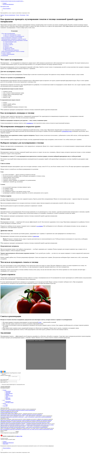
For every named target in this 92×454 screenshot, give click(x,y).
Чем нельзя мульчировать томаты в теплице (12, 51)
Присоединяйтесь (7, 8)
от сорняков (39, 226)
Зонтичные (8, 392)
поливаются (30, 123)
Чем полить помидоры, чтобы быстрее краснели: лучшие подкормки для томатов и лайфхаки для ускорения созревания (26, 420)
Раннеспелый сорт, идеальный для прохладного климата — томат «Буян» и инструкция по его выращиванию (24, 427)
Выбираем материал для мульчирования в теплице (14, 40)
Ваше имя (3, 380)
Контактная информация (8, 4)
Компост (6, 46)
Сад (4, 400)
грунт (39, 322)
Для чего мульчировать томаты (12, 35)
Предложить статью (5, 6)
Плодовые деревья (9, 402)
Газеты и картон (8, 44)
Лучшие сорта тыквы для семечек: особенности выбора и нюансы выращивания (18, 410)
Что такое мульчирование (8, 33)
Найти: (2, 431)
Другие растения (9, 395)
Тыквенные (8, 399)
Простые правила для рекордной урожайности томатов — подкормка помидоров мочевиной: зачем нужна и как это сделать (27, 424)
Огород (4, 390)
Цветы (4, 403)
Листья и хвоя (7, 47)
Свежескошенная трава (9, 41)
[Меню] (23, 1)
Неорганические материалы (11, 50)
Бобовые (7, 394)
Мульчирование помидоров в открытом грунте (13, 39)
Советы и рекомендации (7, 54)
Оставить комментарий (5, 386)
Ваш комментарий (4, 379)
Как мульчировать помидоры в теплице (11, 37)
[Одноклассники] (3, 371)
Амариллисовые (9, 393)
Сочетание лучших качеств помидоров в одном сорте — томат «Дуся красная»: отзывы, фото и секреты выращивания (26, 416)
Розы (7, 404)
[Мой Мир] (5, 371)
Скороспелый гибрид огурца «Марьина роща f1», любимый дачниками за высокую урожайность (21, 414)
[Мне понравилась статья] (6, 372)
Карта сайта (5, 443)
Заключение (4, 55)
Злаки (7, 396)
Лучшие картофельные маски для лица (9, 412)
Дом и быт (5, 405)
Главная (4, 3)
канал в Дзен (19, 436)
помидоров (36, 236)
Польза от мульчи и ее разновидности (13, 36)
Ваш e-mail (3, 382)
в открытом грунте (67, 131)
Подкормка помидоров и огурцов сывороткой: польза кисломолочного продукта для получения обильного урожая (25, 422)
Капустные (8, 397)
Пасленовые (8, 391)
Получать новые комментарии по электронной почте (13, 384)
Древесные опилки (8, 48)
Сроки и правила (6, 52)
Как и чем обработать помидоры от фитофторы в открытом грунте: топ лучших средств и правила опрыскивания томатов (27, 429)
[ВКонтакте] (1, 371)
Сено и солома (7, 43)
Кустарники (8, 401)
